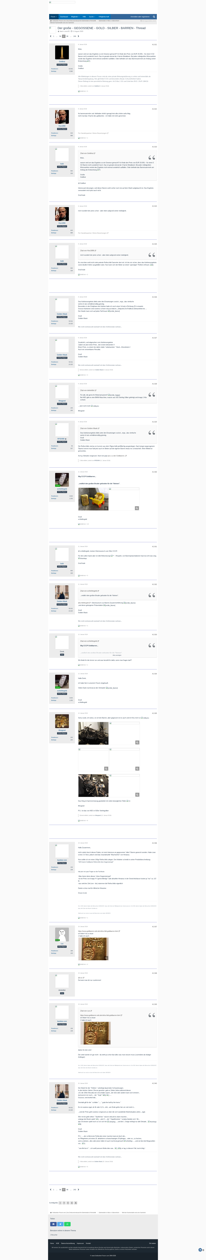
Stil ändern (152, 1243)
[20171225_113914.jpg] (93, 949)
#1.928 (154, 384)
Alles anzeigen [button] (117, 655)
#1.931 (154, 546)
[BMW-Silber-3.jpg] (93, 759)
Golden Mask (99, 370)
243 (74, 36)
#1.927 (154, 338)
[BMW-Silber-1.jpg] (93, 733)
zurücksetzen (203, 1250)
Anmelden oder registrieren (140, 17)
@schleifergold (83, 603)
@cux (80, 978)
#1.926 (154, 297)
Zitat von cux (85, 1011)
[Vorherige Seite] (50, 36)
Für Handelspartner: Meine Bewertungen (92, 133)
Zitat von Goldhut (86, 153)
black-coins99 (65, 31)
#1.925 (154, 244)
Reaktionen (54, 69)
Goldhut (96, 86)
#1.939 (154, 1004)
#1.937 (154, 927)
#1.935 (154, 713)
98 (67, 36)
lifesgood (98, 815)
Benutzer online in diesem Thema (63, 1230)
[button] (53, 1224)
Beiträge (53, 71)
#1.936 (154, 843)
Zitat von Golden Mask (88, 428)
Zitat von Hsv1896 (87, 250)
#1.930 (154, 472)
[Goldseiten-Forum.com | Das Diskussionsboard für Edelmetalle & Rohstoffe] (103, 7)
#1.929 (154, 422)
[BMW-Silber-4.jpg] (124, 759)
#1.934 (154, 674)
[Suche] (154, 16)
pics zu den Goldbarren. (116, 456)
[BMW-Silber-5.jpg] (93, 785)
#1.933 (154, 634)
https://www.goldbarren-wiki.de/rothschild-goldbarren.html (98, 931)
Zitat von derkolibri (87, 390)
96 (60, 36)
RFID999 (97, 460)
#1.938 (154, 973)
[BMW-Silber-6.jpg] (124, 785)
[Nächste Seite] (78, 36)
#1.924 (154, 206)
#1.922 (154, 109)
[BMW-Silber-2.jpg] (124, 733)
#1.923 (154, 147)
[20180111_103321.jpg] (93, 499)
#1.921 (154, 44)
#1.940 (154, 1083)
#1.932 (154, 584)
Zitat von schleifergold (88, 591)
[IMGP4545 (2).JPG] (124, 499)
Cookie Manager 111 (200, 1251)
